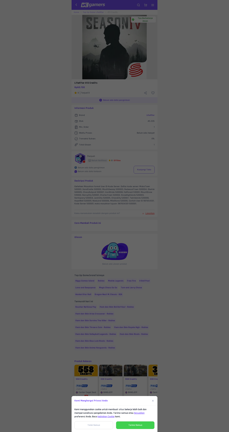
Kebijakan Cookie (106, 416)
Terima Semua (135, 425)
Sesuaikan (139, 413)
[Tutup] (153, 400)
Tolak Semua (93, 425)
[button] (114, 216)
